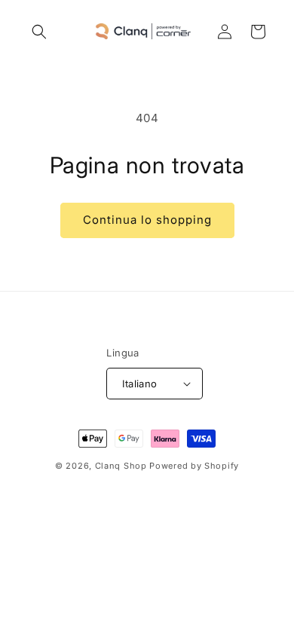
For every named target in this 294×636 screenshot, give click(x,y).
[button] (39, 31)
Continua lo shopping (147, 220)
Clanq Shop (121, 465)
